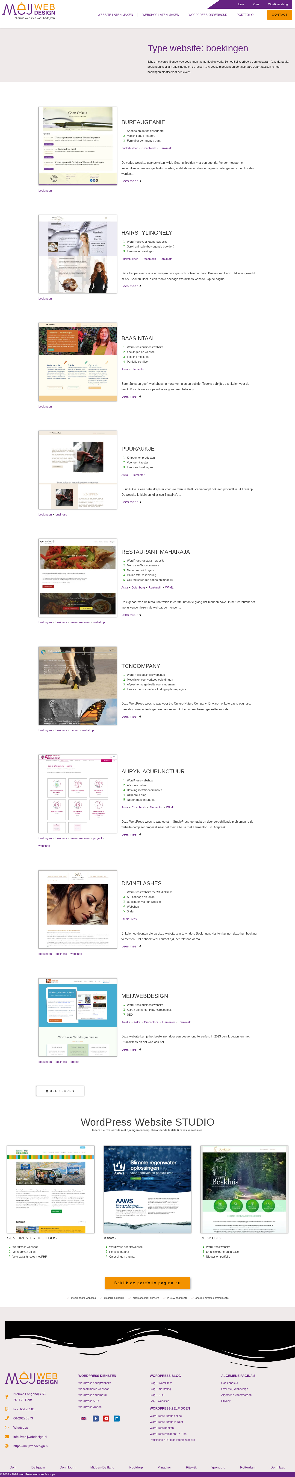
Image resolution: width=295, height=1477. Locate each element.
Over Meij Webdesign (234, 1389)
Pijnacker (164, 1467)
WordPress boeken (162, 1428)
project (97, 838)
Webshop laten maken (160, 15)
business (61, 514)
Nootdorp (136, 1467)
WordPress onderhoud (208, 15)
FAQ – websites (159, 1401)
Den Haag (278, 1467)
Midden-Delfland (102, 1467)
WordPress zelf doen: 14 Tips (168, 1434)
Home (240, 4)
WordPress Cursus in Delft (166, 1422)
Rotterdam (248, 1467)
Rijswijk (191, 1467)
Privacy (225, 1401)
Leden (75, 730)
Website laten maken (115, 15)
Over (256, 4)
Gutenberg (138, 587)
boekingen (45, 190)
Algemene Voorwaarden (236, 1395)
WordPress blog (278, 4)
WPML (169, 587)
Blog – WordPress (161, 1383)
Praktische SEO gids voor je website (172, 1440)
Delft (13, 1467)
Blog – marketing (160, 1389)
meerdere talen (80, 622)
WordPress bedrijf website (94, 1383)
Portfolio (245, 15)
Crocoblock (149, 148)
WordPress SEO (88, 1401)
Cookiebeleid (229, 1383)
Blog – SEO (157, 1395)
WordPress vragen (90, 1407)
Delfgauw (38, 1467)
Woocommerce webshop (93, 1389)
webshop (99, 622)
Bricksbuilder (129, 148)
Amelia (125, 1022)
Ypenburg (218, 1467)
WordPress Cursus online (166, 1416)
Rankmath (165, 148)
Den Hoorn (68, 1467)
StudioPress (129, 919)
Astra (124, 369)
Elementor (138, 369)
